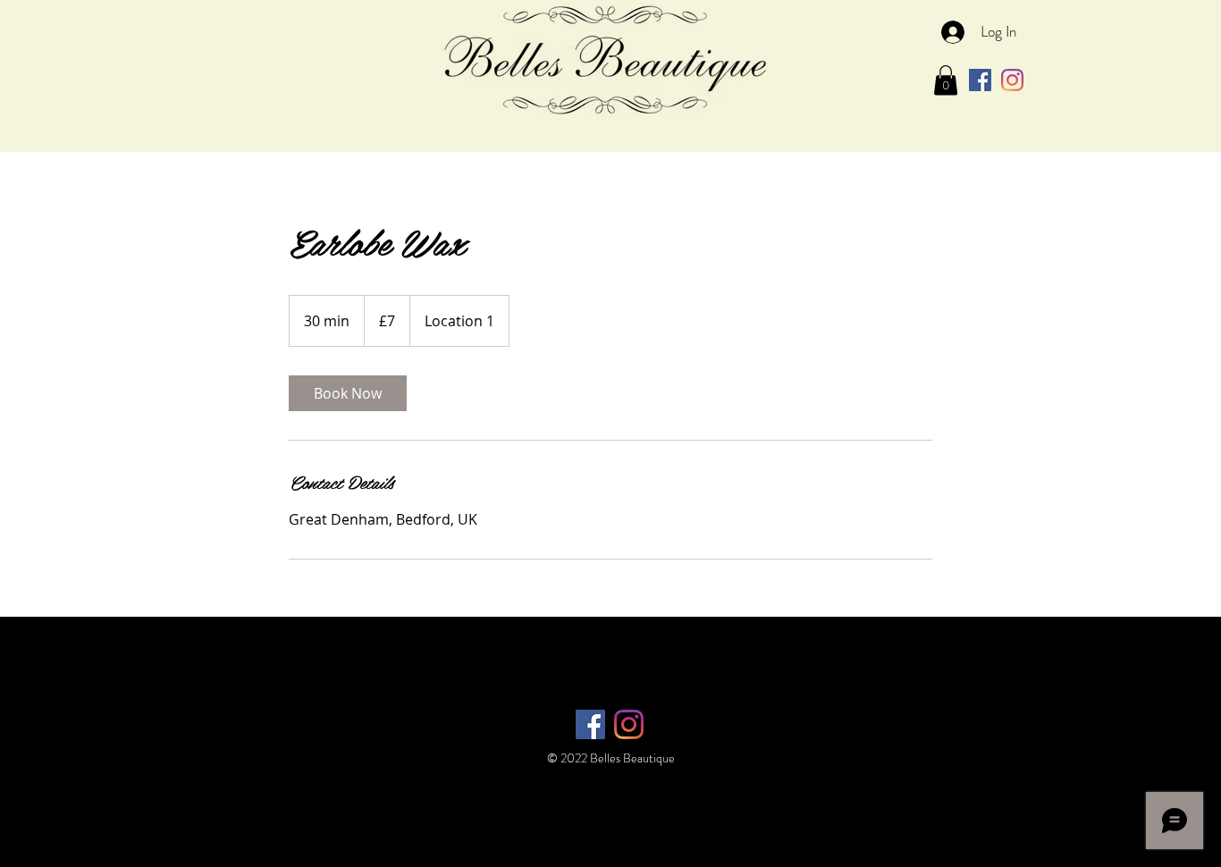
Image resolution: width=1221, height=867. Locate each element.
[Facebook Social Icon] (980, 80)
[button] (945, 80)
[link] (348, 393)
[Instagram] (1012, 80)
